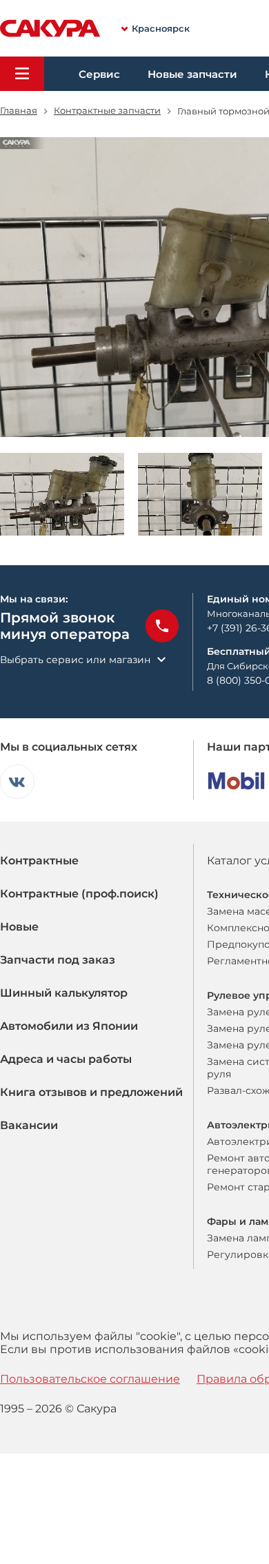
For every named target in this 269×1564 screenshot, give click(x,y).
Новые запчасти (192, 74)
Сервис (99, 74)
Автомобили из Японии (69, 1026)
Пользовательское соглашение (90, 1378)
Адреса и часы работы (66, 1059)
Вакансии (29, 1125)
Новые (19, 926)
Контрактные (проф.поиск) (79, 893)
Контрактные (39, 860)
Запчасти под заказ (57, 959)
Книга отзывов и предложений (91, 1092)
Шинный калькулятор (64, 992)
